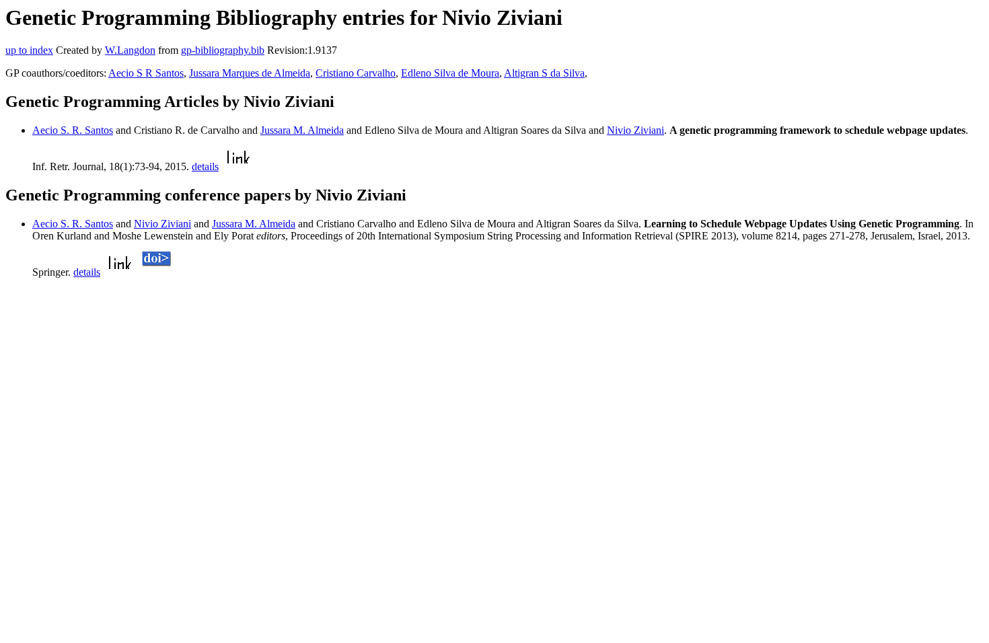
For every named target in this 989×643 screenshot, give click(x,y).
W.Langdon (130, 50)
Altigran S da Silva (544, 73)
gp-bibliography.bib (222, 50)
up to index (29, 50)
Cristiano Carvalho (356, 73)
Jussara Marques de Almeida (249, 73)
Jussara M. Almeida (302, 130)
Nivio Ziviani (635, 130)
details (205, 166)
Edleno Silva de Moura (450, 73)
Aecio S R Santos (146, 73)
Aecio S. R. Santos (72, 130)
